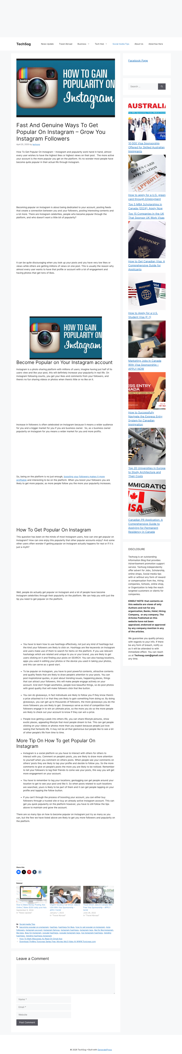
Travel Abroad (65, 44)
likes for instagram (33, 933)
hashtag (53, 927)
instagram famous (51, 930)
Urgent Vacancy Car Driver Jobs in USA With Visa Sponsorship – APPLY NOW (65, 907)
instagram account (34, 930)
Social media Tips (121, 44)
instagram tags (86, 930)
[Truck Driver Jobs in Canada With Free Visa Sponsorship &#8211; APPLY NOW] (98, 894)
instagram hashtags (70, 930)
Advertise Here (156, 44)
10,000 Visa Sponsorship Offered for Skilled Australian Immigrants (146, 147)
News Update (47, 44)
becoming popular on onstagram (34, 927)
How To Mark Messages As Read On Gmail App (40, 939)
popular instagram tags (69, 933)
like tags (20, 933)
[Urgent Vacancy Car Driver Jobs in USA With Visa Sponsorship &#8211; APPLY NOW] (65, 894)
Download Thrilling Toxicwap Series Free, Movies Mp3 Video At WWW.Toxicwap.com (57, 941)
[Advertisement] (80, 18)
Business (82, 44)
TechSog (23, 44)
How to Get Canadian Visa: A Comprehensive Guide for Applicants (146, 265)
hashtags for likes (66, 927)
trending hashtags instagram (39, 936)
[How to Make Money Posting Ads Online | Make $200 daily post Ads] (31, 894)
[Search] (162, 86)
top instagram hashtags (92, 933)
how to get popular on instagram (90, 927)
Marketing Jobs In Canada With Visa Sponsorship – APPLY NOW (144, 364)
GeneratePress (105, 1049)
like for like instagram (103, 930)
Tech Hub (99, 44)
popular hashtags (50, 933)
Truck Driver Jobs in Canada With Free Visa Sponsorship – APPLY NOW (97, 907)
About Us (139, 44)
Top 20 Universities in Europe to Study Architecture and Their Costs (146, 472)
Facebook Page (138, 60)
